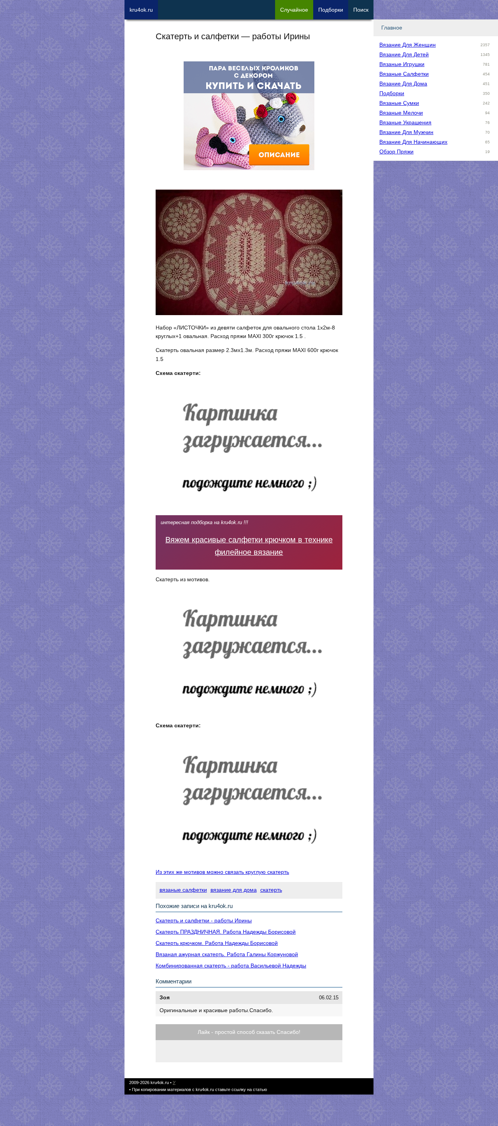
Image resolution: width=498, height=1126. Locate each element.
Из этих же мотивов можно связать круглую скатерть (222, 872)
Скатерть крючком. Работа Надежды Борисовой (217, 943)
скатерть (271, 890)
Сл (294, 10)
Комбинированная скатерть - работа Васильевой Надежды (231, 965)
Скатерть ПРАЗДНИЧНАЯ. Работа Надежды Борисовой (226, 932)
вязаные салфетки (183, 890)
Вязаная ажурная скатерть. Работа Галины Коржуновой (227, 954)
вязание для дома (233, 890)
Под (330, 10)
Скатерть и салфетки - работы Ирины (204, 920)
